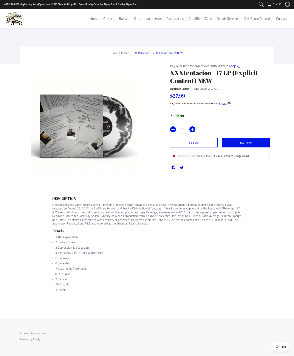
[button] (274, 4)
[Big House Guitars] (14, 18)
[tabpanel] (147, 250)
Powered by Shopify (30, 339)
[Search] (261, 4)
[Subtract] (173, 129)
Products (126, 53)
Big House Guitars (179, 89)
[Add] (192, 129)
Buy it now (246, 143)
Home (114, 53)
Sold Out (193, 143)
